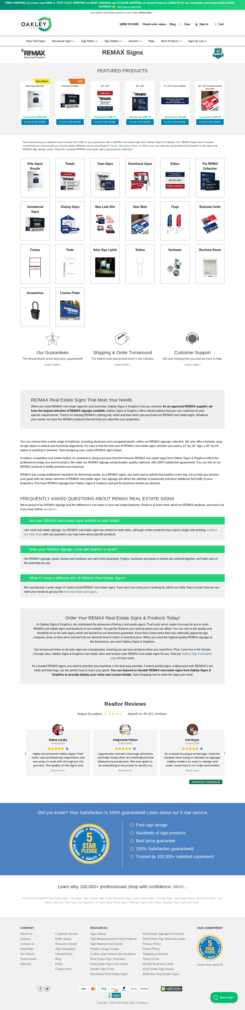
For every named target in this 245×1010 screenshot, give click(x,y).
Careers (25, 938)
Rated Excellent (90, 714)
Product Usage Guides (104, 948)
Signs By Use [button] (196, 41)
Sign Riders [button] (88, 41)
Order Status (63, 938)
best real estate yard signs (80, 591)
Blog (173, 24)
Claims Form (63, 969)
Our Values (27, 953)
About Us (26, 933)
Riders (146, 145)
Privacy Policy (152, 943)
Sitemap (25, 964)
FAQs (58, 964)
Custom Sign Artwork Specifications (113, 953)
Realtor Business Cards (158, 964)
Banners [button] (134, 41)
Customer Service (66, 933)
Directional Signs (128, 145)
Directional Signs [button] (62, 41)
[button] (224, 753)
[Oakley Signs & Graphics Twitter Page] (47, 989)
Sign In (203, 24)
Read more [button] (58, 770)
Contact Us (27, 943)
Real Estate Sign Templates (108, 958)
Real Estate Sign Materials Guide (164, 938)
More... (180, 886)
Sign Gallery (98, 933)
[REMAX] (43, 53)
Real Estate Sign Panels (158, 969)
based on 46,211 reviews (147, 714)
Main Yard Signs (35, 41)
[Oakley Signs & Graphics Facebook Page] (40, 989)
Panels (113, 145)
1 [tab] (122, 130)
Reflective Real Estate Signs (161, 974)
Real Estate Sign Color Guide (109, 964)
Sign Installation (65, 948)
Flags (151, 41)
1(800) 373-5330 (129, 24)
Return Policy (151, 948)
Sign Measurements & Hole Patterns (113, 938)
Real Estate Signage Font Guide (163, 933)
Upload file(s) (63, 953)
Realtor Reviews (125, 704)
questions (50, 509)
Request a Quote (66, 943)
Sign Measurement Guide (106, 943)
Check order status (154, 24)
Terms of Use (151, 958)
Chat (186, 24)
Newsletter (27, 948)
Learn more (52, 364)
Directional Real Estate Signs (109, 974)
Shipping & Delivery (155, 953)
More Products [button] (170, 41)
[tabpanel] (35, 104)
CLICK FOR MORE (35, 122)
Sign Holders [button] (112, 41)
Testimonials (28, 958)
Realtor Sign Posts (102, 969)
